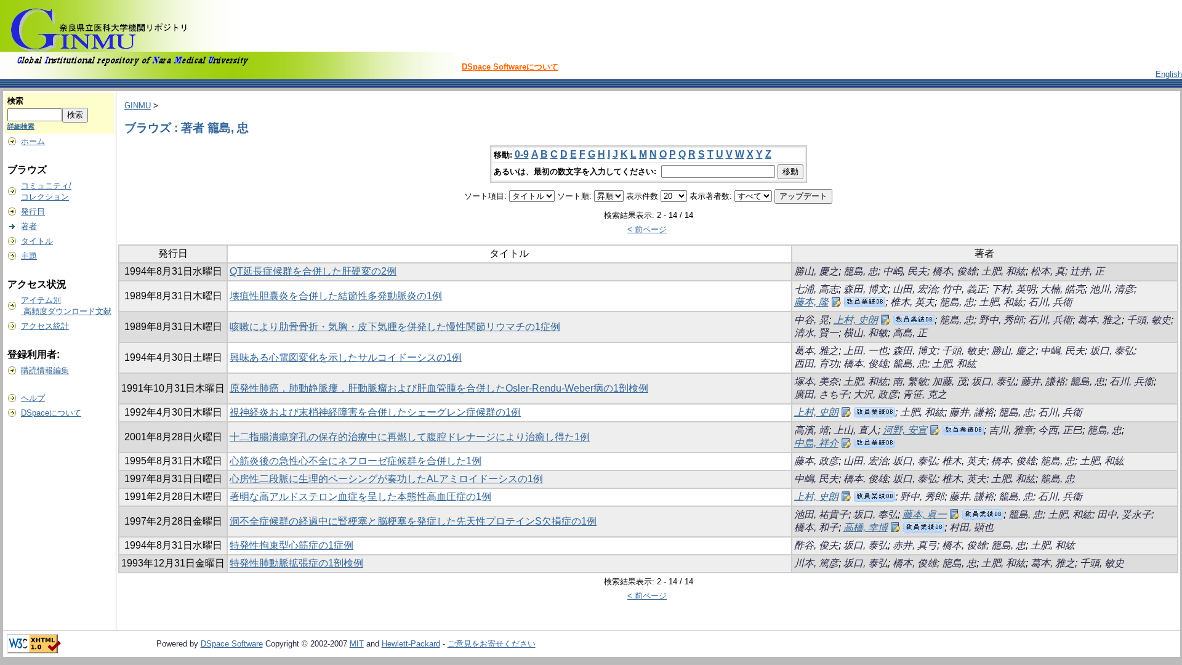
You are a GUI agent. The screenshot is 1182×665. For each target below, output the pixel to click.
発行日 (33, 211)
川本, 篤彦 (816, 563)
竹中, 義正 (964, 289)
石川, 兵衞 (1050, 302)
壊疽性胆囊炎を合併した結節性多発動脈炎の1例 (336, 296)
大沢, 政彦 (875, 394)
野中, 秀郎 (1001, 320)
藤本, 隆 (811, 302)
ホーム (33, 141)
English (1169, 74)
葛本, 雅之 (1099, 320)
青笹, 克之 (925, 394)
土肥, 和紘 (1003, 271)
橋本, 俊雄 (954, 271)
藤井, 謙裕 (1043, 381)
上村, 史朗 (856, 320)
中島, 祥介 (816, 443)
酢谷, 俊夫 (816, 545)
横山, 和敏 (865, 333)
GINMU (137, 105)
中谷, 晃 (811, 320)
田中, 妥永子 (1124, 514)
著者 (29, 226)
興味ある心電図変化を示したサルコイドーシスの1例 (346, 357)
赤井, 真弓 (915, 545)
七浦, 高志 (816, 289)
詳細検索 (20, 126)
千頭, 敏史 (1149, 320)
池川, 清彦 (1112, 289)
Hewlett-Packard (411, 643)
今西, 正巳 (1060, 430)
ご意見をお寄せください (492, 643)
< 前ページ (647, 229)
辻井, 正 (1087, 271)
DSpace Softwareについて (510, 66)
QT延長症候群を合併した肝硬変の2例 (313, 271)
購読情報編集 (45, 370)
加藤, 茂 (949, 381)
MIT (357, 643)
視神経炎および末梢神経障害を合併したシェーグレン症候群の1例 (375, 412)
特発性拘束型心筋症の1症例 (291, 545)
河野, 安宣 (905, 430)
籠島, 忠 (860, 271)
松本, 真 (1048, 271)
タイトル (37, 241)
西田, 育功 (816, 363)
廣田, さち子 (821, 394)
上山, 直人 (856, 430)
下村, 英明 (1013, 289)
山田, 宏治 (915, 289)
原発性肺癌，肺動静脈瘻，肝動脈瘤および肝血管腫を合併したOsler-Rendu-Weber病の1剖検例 (439, 388)
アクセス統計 (45, 326)
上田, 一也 (865, 350)
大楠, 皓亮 (1062, 289)
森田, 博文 (865, 289)
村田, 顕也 (971, 527)
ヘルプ (33, 398)
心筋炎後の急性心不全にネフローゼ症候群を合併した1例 (355, 461)
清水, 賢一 (816, 333)
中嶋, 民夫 (905, 271)
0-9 (522, 154)
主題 (29, 255)
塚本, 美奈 (816, 381)
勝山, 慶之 (816, 271)
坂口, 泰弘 (1112, 350)
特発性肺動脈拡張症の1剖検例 (296, 563)
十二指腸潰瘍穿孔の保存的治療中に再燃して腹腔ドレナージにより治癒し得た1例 (410, 437)
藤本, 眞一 (925, 514)
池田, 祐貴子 (821, 514)
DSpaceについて (51, 412)
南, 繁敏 (910, 381)
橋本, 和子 (816, 527)
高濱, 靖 (811, 430)
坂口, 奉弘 (875, 514)
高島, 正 (910, 333)
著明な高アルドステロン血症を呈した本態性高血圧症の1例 (360, 496)
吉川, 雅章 (1011, 430)
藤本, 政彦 (816, 461)
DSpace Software (232, 643)
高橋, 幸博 (865, 527)
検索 (15, 100)
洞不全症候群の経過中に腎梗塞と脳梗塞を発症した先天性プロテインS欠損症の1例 (413, 521)
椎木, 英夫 (912, 302)
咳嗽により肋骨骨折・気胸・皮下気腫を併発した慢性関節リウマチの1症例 (395, 326)
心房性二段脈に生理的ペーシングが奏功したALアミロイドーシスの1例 (386, 479)
